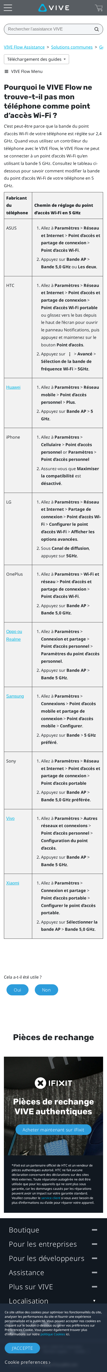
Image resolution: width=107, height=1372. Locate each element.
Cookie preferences (26, 1362)
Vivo (10, 818)
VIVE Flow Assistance (24, 47)
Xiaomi (12, 883)
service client (50, 1198)
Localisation (29, 1301)
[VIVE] (53, 8)
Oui (17, 990)
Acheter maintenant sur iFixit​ (53, 1130)
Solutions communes (72, 47)
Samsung (15, 696)
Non (46, 990)
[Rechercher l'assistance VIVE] (95, 29)
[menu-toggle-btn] (8, 8)
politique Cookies (53, 1334)
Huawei (13, 387)
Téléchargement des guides (35, 59)
